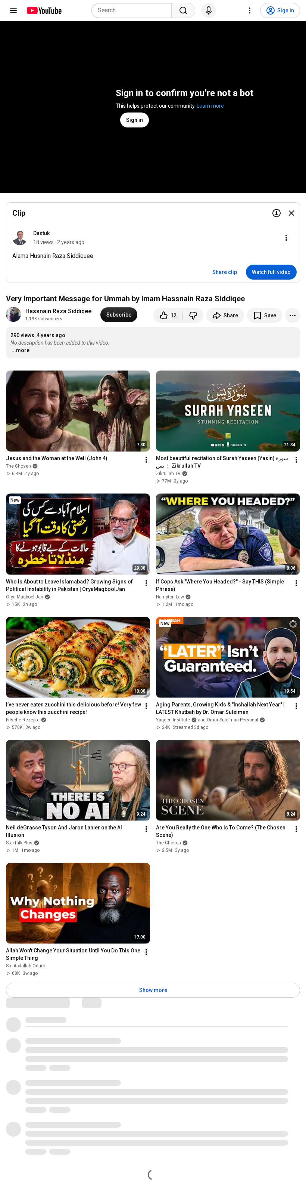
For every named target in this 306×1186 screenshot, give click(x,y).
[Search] (183, 10)
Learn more (210, 106)
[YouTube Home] (44, 10)
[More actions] (292, 315)
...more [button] (20, 350)
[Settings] (249, 10)
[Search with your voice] (208, 10)
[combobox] (134, 10)
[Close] (291, 213)
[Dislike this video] (192, 315)
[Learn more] (276, 213)
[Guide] (13, 10)
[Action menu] (286, 237)
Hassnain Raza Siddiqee (58, 311)
